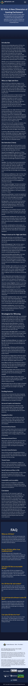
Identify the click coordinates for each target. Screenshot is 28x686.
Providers (20, 644)
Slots (16, 644)
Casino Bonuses (10, 644)
